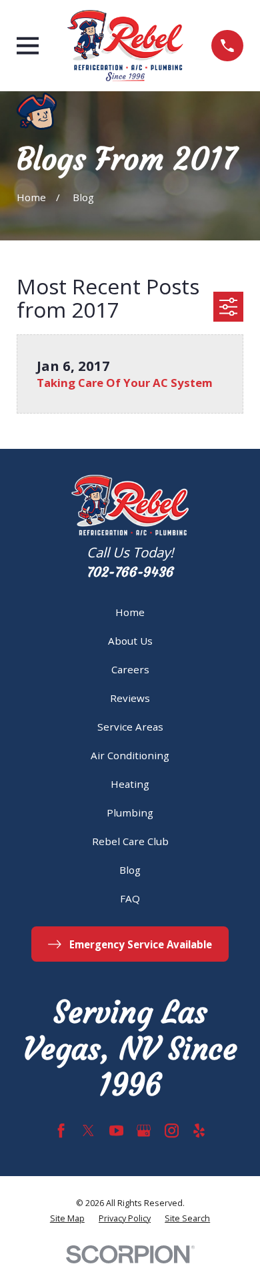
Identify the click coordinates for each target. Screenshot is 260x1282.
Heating (130, 784)
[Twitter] (88, 1130)
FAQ (130, 898)
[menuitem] (67, 1219)
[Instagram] (172, 1130)
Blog (130, 869)
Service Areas (130, 726)
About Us (130, 640)
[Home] (125, 45)
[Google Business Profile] (144, 1130)
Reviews (130, 698)
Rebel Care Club (130, 841)
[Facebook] (61, 1130)
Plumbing (130, 812)
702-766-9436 (130, 572)
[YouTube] (116, 1130)
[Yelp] (199, 1130)
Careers (130, 669)
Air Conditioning (130, 755)
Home (130, 612)
